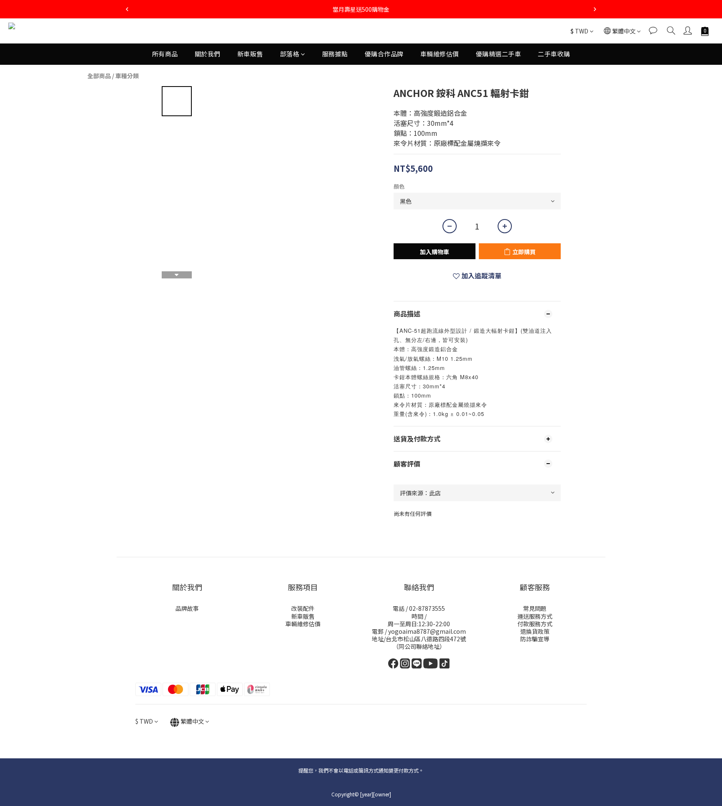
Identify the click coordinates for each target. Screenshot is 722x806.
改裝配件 (303, 608)
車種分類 (127, 75)
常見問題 (535, 608)
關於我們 (208, 53)
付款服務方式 (534, 624)
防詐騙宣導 (534, 639)
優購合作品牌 (384, 53)
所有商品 (165, 53)
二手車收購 (554, 53)
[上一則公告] (127, 9)
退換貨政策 (534, 631)
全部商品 (99, 75)
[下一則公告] (595, 9)
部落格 (290, 53)
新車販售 (250, 53)
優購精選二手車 (498, 53)
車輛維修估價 (439, 53)
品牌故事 (187, 608)
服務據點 (335, 53)
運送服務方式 (534, 616)
